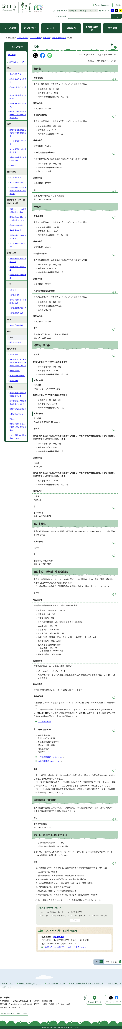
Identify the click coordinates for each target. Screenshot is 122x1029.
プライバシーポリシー (56, 984)
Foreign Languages (102, 5)
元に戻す (82, 11)
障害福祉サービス (59, 38)
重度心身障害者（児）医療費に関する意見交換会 (18, 427)
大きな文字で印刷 (105, 61)
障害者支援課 (58, 937)
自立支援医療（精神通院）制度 (18, 150)
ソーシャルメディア (113, 1002)
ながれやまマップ (94, 1002)
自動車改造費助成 (16, 313)
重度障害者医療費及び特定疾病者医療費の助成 (18, 133)
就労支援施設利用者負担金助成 (18, 236)
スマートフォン (112, 962)
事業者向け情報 (92, 28)
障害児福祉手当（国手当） (18, 88)
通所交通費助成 (15, 230)
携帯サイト (6, 987)
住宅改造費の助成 (16, 325)
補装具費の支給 (15, 177)
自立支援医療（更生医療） (18, 142)
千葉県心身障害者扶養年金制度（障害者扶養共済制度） (18, 115)
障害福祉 (46, 38)
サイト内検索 (61, 16)
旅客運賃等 (14, 354)
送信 (75, 920)
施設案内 (71, 28)
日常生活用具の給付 (17, 182)
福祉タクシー (15, 290)
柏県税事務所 (49, 761)
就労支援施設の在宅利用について (18, 245)
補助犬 (12, 419)
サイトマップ (7, 984)
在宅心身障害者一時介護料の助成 (18, 301)
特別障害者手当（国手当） (18, 80)
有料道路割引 (15, 371)
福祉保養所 (14, 381)
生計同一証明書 (44, 722)
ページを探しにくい (81, 915)
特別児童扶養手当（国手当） (18, 96)
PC (96, 962)
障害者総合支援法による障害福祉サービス (18, 218)
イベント (50, 28)
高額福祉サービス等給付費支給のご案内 (18, 210)
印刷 (90, 61)
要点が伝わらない (61, 915)
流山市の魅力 (30, 28)
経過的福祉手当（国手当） (18, 105)
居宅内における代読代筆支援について (18, 394)
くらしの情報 (9, 28)
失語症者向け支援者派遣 (18, 276)
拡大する (92, 11)
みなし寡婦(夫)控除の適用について (18, 436)
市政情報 (112, 28)
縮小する (72, 11)
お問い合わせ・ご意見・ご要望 (14, 1013)
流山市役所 (5, 997)
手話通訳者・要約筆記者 (18, 268)
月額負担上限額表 (16, 414)
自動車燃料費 (15, 295)
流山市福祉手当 (15, 74)
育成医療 (13, 165)
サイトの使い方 (114, 984)
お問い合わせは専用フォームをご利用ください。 (66, 947)
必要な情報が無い (101, 915)
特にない (45, 915)
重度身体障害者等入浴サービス (18, 260)
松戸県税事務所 (50, 757)
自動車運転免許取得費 (18, 308)
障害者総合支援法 (16, 225)
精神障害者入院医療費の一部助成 (18, 158)
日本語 (118, 5)
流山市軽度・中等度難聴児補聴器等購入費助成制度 (18, 191)
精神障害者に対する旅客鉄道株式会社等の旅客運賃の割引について (18, 362)
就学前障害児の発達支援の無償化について (18, 402)
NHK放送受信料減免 (17, 376)
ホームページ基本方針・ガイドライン (87, 984)
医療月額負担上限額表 (18, 409)
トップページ (22, 38)
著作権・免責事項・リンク (29, 984)
